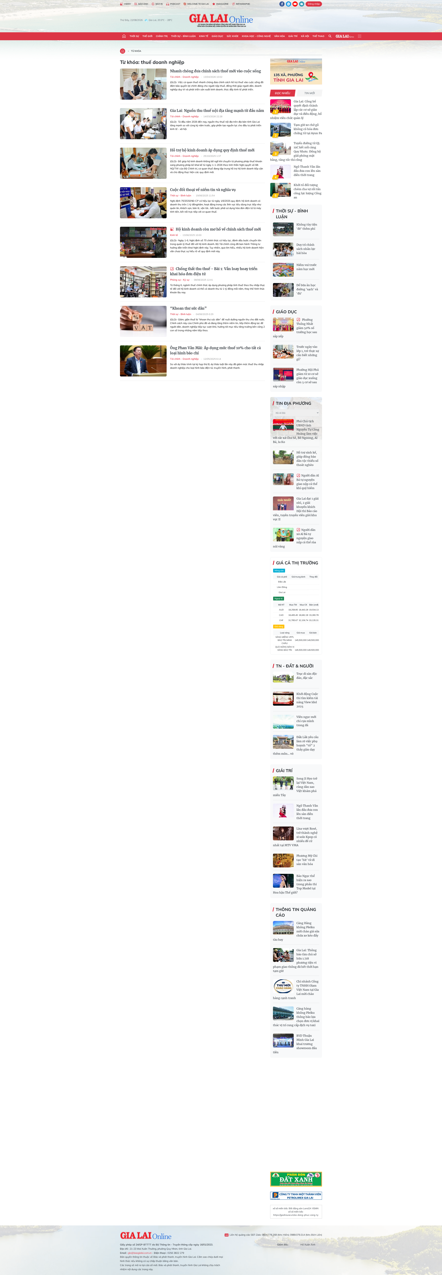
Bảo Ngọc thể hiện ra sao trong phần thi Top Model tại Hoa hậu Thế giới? (295, 884)
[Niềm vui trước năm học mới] (283, 270)
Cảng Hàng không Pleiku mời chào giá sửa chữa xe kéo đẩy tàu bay (296, 931)
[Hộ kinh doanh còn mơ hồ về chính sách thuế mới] (143, 242)
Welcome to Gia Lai (198, 4)
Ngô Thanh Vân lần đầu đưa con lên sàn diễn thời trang (307, 171)
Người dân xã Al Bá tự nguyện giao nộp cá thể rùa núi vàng (294, 538)
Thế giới (147, 36)
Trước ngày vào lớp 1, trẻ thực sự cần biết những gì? (307, 353)
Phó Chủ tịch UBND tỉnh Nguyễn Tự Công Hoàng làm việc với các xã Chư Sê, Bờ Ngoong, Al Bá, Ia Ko (296, 431)
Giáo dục (217, 36)
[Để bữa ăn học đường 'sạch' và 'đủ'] (283, 290)
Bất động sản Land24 (300, 1208)
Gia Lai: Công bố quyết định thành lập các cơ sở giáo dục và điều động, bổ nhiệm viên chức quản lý (296, 110)
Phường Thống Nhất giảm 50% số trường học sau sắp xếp (295, 328)
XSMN (315, 1208)
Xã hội (305, 36)
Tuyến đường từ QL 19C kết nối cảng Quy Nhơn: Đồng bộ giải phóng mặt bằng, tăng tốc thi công (295, 151)
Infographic (243, 4)
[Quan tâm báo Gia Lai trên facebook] (282, 4)
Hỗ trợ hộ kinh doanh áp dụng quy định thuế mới (212, 150)
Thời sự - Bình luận (183, 36)
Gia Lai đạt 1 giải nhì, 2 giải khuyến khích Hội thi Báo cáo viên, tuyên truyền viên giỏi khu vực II (296, 509)
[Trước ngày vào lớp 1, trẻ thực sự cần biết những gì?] (283, 352)
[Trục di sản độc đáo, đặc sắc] (283, 678)
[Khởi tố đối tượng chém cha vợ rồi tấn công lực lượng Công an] (280, 190)
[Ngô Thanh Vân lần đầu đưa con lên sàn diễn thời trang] (280, 171)
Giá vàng (279, 626)
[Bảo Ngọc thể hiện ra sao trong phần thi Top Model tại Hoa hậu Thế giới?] (283, 881)
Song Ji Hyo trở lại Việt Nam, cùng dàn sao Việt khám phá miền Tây (295, 787)
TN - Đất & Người (295, 665)
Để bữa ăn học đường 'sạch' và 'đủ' (307, 289)
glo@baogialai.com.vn (140, 1252)
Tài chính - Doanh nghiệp (184, 76)
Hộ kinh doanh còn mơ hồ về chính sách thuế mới (218, 229)
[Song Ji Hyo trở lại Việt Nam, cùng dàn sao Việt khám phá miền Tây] (283, 783)
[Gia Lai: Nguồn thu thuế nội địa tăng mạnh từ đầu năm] (143, 123)
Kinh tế (203, 36)
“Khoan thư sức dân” (188, 308)
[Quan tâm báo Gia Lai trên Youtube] (295, 4)
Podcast (175, 4)
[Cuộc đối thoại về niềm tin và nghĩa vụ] (143, 202)
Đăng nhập (314, 3)
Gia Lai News (345, 36)
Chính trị (162, 36)
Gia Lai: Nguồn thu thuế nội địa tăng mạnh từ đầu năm (217, 110)
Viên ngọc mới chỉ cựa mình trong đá (306, 721)
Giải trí (292, 36)
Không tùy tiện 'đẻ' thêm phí (306, 226)
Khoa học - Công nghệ (256, 36)
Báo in (159, 4)
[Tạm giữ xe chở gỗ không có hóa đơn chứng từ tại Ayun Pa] (280, 130)
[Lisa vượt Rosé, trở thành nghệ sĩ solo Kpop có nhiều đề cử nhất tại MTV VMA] (283, 833)
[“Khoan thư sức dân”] (143, 321)
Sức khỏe (232, 36)
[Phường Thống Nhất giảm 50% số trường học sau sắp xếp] (283, 324)
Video (127, 4)
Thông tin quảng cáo (296, 912)
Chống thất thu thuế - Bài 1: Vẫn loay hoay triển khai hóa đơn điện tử (213, 271)
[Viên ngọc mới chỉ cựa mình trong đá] (283, 722)
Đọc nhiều (283, 93)
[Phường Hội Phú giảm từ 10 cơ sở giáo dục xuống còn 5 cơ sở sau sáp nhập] (283, 374)
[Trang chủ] (124, 36)
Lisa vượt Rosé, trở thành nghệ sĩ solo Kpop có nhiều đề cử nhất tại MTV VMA (295, 837)
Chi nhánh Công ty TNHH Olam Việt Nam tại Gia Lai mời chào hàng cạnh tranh (296, 990)
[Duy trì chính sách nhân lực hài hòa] (283, 249)
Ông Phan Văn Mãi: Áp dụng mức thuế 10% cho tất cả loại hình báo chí (215, 350)
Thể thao (318, 36)
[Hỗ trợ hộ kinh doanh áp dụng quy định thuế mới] (143, 163)
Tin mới (309, 93)
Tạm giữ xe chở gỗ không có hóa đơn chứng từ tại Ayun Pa (308, 129)
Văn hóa (279, 36)
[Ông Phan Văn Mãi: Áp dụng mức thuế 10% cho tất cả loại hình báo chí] (143, 360)
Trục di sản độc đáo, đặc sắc (306, 676)
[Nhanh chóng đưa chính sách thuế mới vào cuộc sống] (143, 84)
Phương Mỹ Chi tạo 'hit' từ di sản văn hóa (306, 860)
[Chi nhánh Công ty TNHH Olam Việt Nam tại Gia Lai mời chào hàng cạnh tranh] (283, 986)
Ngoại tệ (279, 598)
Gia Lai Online (146, 1235)
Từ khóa (136, 51)
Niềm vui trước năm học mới (306, 267)
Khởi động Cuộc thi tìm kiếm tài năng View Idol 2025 (307, 700)
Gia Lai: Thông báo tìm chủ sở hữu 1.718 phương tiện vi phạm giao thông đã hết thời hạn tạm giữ (295, 960)
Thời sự (134, 36)
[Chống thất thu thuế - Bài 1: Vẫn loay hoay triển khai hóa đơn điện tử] (143, 281)
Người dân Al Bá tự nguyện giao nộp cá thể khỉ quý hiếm (307, 482)
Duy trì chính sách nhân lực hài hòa (305, 249)
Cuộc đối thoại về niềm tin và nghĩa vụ (203, 190)
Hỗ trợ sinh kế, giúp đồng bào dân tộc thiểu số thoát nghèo (307, 459)
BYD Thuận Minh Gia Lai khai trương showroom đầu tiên (295, 1044)
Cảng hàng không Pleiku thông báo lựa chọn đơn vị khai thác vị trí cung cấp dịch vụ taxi (296, 1017)
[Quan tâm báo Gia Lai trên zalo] (288, 4)
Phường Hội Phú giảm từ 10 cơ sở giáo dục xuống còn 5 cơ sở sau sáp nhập (296, 378)
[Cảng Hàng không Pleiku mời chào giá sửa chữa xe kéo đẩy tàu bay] (283, 928)
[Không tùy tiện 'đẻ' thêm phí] (283, 229)
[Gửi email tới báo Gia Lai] (301, 4)
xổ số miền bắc (280, 1208)
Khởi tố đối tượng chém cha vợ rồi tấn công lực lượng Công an (307, 191)
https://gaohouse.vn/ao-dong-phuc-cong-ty (295, 1215)
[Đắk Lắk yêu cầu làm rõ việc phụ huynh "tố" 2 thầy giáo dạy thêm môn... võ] (283, 742)
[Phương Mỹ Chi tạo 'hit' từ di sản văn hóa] (283, 860)
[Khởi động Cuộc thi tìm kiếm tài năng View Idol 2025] (283, 699)
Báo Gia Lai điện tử (221, 20)
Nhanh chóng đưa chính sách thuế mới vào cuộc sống (215, 71)
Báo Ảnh (143, 4)
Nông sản (279, 570)
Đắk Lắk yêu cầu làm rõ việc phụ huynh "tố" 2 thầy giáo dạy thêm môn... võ (295, 745)
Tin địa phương (293, 403)
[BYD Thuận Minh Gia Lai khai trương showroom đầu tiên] (283, 1040)
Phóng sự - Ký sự (180, 279)
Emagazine (222, 4)
